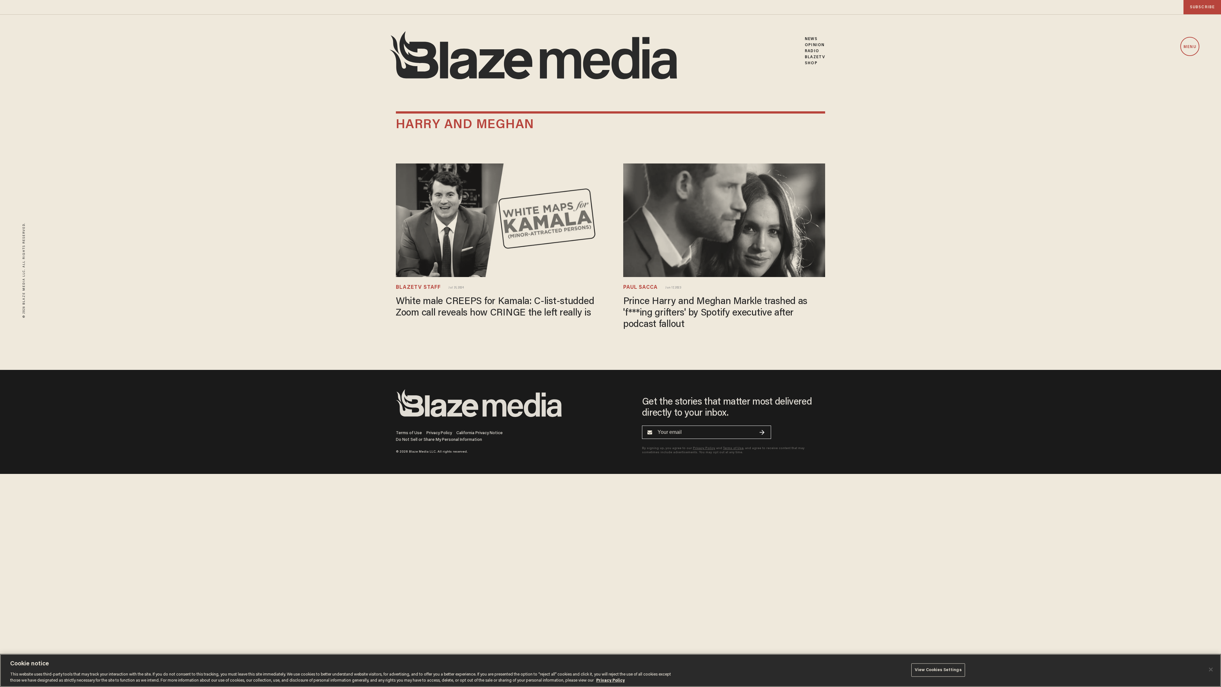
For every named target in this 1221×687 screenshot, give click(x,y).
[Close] (1211, 670)
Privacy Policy (439, 433)
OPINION (814, 45)
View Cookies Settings (938, 670)
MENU (1189, 47)
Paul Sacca (640, 287)
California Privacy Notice (479, 433)
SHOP (811, 63)
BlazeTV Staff (418, 287)
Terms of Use (409, 433)
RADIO (812, 51)
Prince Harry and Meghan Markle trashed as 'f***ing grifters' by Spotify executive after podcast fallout (715, 313)
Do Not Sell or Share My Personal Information (439, 440)
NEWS (811, 39)
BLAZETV (815, 57)
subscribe (1202, 7)
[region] (610, 670)
